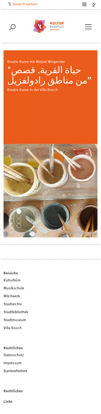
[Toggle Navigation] (88, 26)
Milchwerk (12, 296)
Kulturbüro (12, 280)
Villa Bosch (13, 327)
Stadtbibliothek (16, 312)
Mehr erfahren (18, 89)
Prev (33, 231)
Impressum (13, 363)
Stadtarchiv (13, 304)
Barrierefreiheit (15, 371)
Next (39, 231)
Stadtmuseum (15, 320)
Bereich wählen (25, 4)
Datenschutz (14, 355)
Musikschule (14, 288)
